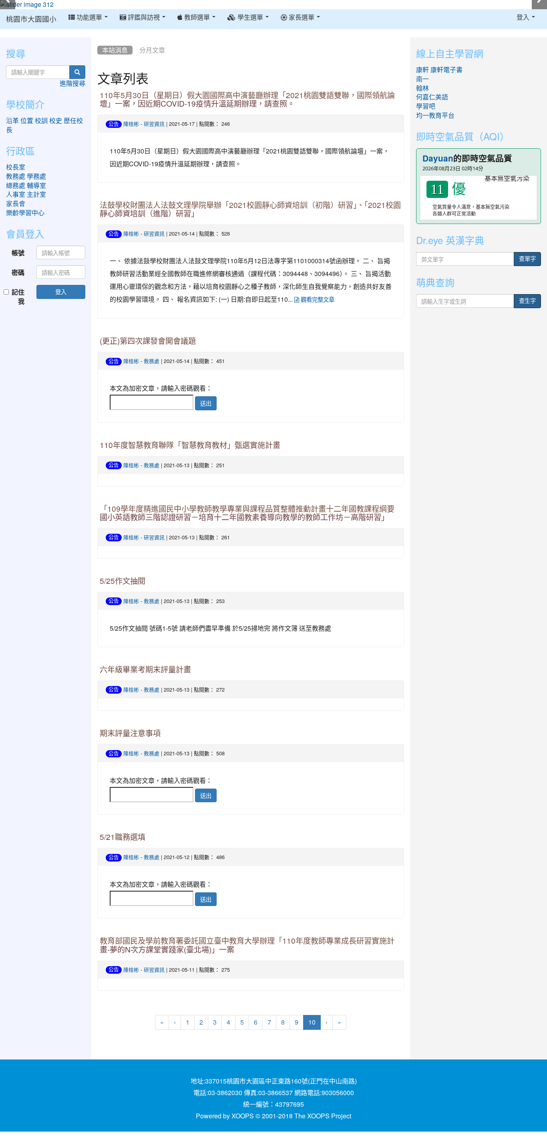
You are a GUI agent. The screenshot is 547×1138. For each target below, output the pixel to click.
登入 (60, 291)
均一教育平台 (435, 115)
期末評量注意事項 (130, 733)
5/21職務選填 (122, 837)
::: (99, 40)
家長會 (15, 203)
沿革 (12, 120)
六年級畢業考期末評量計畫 (145, 670)
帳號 (18, 252)
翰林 (422, 88)
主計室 (36, 194)
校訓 (41, 120)
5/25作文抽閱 (122, 581)
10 (314, 1022)
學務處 (36, 176)
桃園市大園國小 (31, 19)
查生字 (527, 301)
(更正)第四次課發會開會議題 (148, 341)
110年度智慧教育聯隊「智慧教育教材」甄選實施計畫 (190, 445)
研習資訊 (154, 124)
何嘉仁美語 (432, 97)
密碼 (18, 272)
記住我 (18, 296)
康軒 (422, 70)
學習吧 (425, 106)
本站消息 (115, 50)
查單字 (527, 259)
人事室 (15, 194)
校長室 (15, 167)
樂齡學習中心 (25, 213)
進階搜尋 (72, 83)
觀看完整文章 (316, 300)
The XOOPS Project (322, 1116)
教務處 (151, 361)
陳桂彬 (131, 124)
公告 (114, 124)
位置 (26, 120)
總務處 (15, 185)
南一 (422, 79)
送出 (205, 403)
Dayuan (437, 158)
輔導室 (36, 185)
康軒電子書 (446, 70)
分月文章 (152, 50)
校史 (55, 120)
